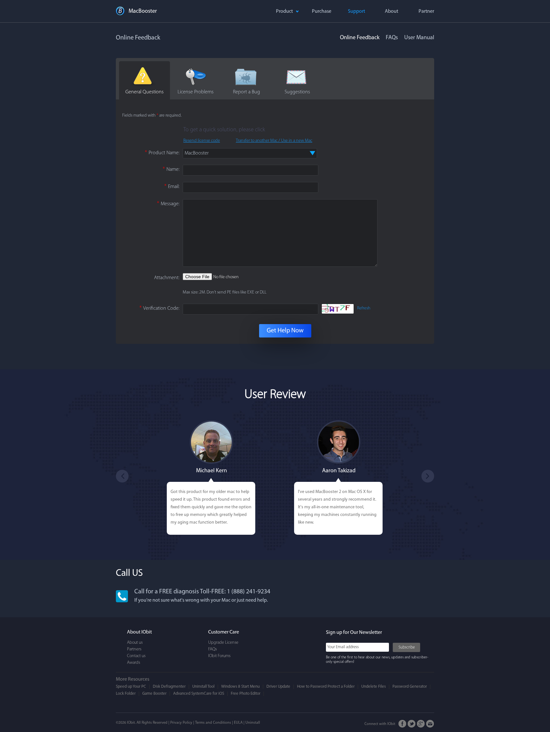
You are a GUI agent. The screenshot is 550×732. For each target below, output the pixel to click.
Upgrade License (223, 642)
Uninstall (252, 723)
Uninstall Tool (203, 687)
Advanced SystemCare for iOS (198, 694)
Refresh (363, 308)
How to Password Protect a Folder (326, 687)
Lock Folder (126, 694)
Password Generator (409, 687)
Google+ (421, 724)
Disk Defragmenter (169, 687)
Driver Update (278, 687)
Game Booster (154, 694)
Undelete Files (373, 687)
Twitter (412, 724)
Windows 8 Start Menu (240, 687)
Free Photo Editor (245, 694)
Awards (133, 662)
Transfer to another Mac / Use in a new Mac (274, 140)
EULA (238, 723)
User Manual (419, 38)
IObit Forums (219, 656)
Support (356, 11)
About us (135, 642)
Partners (134, 649)
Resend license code (201, 140)
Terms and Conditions (213, 723)
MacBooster (143, 11)
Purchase (321, 11)
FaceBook (402, 724)
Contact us (136, 656)
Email (430, 724)
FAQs (392, 38)
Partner (426, 11)
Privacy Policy (181, 723)
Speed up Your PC (131, 687)
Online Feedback (359, 38)
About (391, 11)
